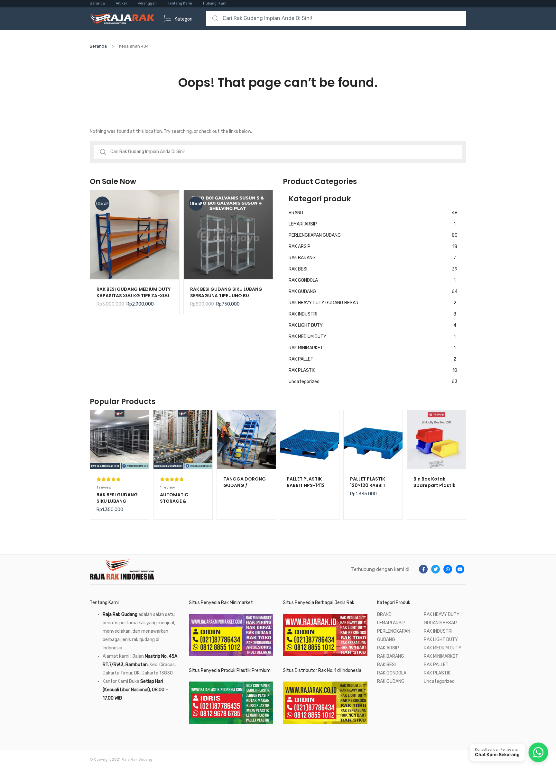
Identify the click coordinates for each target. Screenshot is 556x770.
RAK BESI (373, 269)
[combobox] (336, 18)
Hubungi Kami (215, 3)
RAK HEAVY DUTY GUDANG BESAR (372, 303)
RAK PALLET (372, 359)
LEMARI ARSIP (372, 224)
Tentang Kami (180, 3)
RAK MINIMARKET (372, 348)
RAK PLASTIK (373, 370)
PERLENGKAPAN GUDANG (373, 235)
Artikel (121, 3)
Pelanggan (147, 3)
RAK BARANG (372, 258)
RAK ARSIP (373, 246)
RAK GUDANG (373, 291)
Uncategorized (373, 381)
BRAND (373, 212)
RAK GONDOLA (372, 280)
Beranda (97, 3)
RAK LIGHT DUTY (372, 325)
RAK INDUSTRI (372, 314)
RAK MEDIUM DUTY (372, 336)
